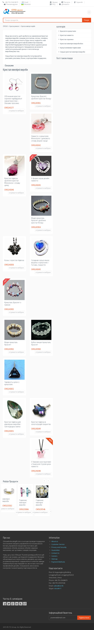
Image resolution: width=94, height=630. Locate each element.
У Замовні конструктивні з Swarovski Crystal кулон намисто (41, 464)
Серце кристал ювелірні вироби (72, 52)
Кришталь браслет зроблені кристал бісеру (41, 97)
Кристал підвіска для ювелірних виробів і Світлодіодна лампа (12, 424)
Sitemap (54, 559)
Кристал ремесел (14, 26)
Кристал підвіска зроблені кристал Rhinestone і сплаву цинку (12, 181)
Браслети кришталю (68, 31)
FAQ (53, 4)
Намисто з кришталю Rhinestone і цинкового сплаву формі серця (40, 138)
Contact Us (55, 553)
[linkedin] (16, 603)
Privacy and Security (58, 547)
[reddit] (25, 603)
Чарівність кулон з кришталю (11, 383)
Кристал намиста (66, 35)
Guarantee (55, 550)
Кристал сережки (66, 39)
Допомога (65, 4)
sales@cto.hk (58, 586)
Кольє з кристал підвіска (14, 260)
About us (54, 541)
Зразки (55, 2)
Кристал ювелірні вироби (28, 26)
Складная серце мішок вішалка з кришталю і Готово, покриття (40, 262)
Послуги (67, 2)
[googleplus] (12, 603)
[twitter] (8, 603)
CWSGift (5, 26)
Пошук (86, 20)
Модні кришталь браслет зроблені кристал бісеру (38, 220)
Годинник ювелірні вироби (8, 502)
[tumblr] (21, 603)
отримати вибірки (16, 110)
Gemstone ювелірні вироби (41, 502)
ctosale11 (57, 588)
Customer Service (58, 544)
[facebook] (4, 603)
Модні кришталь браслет (11, 343)
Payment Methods (58, 562)
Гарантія (79, 2)
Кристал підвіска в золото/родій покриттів (41, 423)
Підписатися (84, 617)
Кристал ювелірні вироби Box (71, 43)
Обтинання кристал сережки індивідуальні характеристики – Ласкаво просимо (13, 99)
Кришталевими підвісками (70, 48)
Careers (54, 556)
